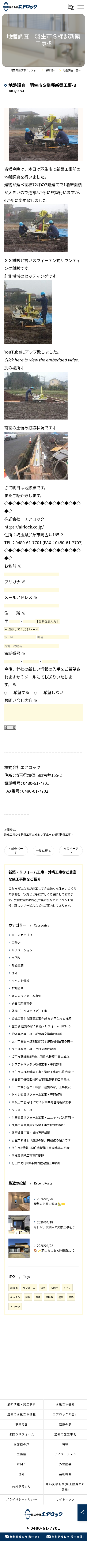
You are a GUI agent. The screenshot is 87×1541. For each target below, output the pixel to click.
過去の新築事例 (22, 1003)
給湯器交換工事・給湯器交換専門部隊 (37, 1034)
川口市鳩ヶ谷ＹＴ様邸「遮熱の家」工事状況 (41, 1087)
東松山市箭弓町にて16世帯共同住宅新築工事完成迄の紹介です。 (43, 1102)
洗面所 (54, 1287)
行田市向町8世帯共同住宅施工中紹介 (36, 1163)
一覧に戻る (43, 850)
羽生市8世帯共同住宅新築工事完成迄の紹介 (40, 1148)
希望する (21, 692)
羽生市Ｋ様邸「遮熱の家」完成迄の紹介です (41, 1140)
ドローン (15, 1306)
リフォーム (29, 1287)
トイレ (67, 1287)
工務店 (16, 942)
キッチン (15, 1297)
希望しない (53, 692)
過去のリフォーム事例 (26, 996)
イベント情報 (20, 980)
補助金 (49, 1297)
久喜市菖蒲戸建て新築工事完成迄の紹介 (38, 1125)
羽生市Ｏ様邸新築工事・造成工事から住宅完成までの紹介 (43, 1072)
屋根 (27, 1297)
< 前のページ (16, 850)
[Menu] (80, 6)
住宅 (15, 973)
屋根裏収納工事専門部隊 (28, 1155)
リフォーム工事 (22, 1110)
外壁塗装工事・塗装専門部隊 (31, 1132)
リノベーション (22, 950)
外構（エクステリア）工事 (29, 1011)
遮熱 (70, 1297)
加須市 (14, 1287)
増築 (60, 1297)
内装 (38, 1297)
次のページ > (71, 850)
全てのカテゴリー (23, 935)
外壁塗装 (17, 965)
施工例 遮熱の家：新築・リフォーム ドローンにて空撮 (43, 1026)
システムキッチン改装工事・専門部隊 (37, 1064)
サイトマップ (65, 1499)
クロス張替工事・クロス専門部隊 (34, 1049)
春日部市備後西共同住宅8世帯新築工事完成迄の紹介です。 (43, 1079)
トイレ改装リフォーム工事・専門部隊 (37, 1094)
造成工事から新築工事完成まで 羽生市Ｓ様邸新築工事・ (38, 834)
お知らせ (9, 829)
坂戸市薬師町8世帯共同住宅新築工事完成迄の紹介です (43, 1056)
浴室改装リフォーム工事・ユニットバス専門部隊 (43, 1117)
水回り (16, 957)
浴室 (43, 1287)
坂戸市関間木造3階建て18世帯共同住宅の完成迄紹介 (43, 1041)
